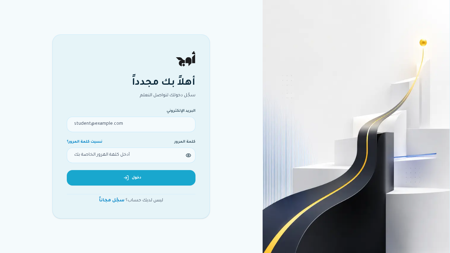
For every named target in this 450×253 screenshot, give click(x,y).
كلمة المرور (185, 142)
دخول (136, 178)
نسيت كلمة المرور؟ (84, 142)
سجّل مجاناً (111, 200)
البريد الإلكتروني (181, 111)
